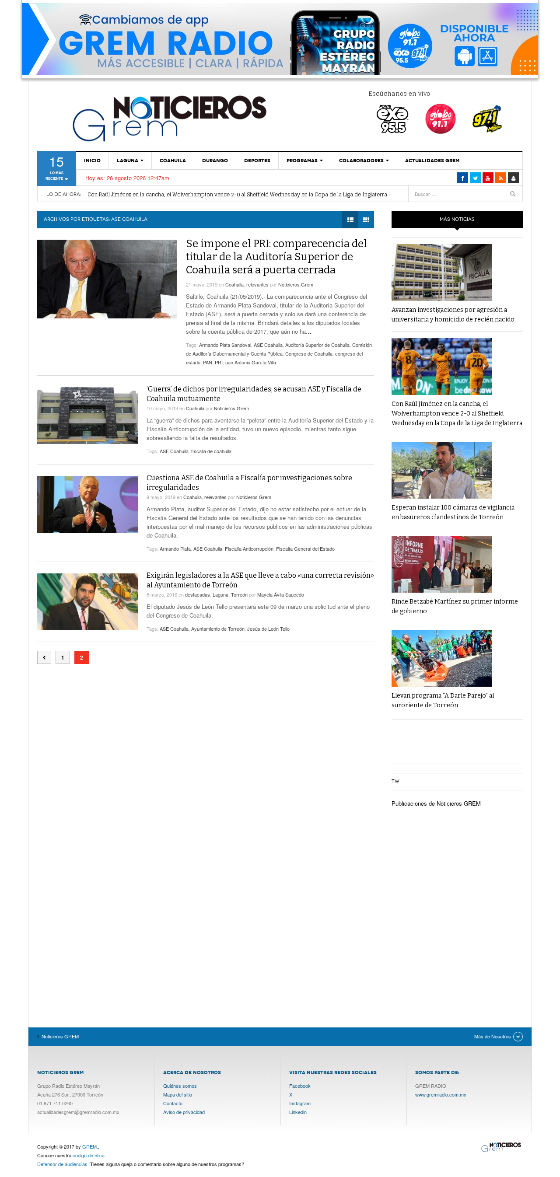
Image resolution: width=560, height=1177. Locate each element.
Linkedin (298, 1111)
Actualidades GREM (432, 160)
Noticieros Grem (295, 284)
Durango (215, 160)
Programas (302, 160)
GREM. (90, 1146)
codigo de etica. (89, 1155)
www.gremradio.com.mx (440, 1094)
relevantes (257, 284)
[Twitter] (475, 177)
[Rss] (500, 177)
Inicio (92, 160)
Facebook (300, 1085)
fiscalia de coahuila (211, 450)
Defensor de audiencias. (63, 1163)
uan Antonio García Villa (250, 362)
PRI (219, 362)
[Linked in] (488, 177)
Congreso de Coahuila (308, 353)
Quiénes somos (180, 1085)
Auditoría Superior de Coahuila (317, 344)
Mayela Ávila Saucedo (280, 594)
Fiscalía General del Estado (305, 548)
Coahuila (173, 160)
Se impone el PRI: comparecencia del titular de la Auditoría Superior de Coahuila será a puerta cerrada (276, 256)
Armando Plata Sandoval (225, 344)
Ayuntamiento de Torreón (218, 628)
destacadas (197, 594)
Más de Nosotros (492, 1036)
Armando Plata (175, 548)
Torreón (239, 594)
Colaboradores (361, 160)
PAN (207, 362)
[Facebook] (462, 177)
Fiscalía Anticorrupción (249, 548)
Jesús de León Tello (268, 628)
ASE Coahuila (268, 344)
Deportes (257, 160)
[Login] (513, 177)
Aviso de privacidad (184, 1111)
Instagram (300, 1103)
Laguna (127, 160)
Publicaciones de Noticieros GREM (436, 803)
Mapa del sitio (177, 1094)
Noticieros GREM (168, 118)
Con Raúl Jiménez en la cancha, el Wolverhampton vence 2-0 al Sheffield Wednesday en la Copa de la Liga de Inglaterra (237, 194)
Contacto (172, 1103)
